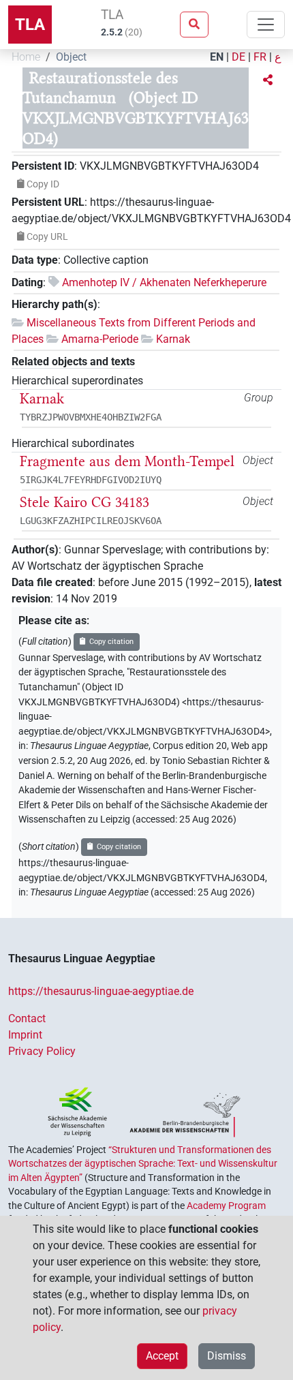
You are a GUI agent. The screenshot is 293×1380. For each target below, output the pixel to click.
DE (238, 56)
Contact (27, 1018)
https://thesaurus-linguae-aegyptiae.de (101, 991)
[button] (267, 80)
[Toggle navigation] (266, 24)
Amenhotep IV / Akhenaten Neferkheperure (164, 282)
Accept (162, 1355)
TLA (30, 24)
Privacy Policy (42, 1051)
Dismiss (226, 1355)
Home (26, 56)
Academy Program (226, 1205)
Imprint (25, 1034)
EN (216, 56)
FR (259, 56)
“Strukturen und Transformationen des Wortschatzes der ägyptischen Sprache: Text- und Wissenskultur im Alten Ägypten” (142, 1163)
